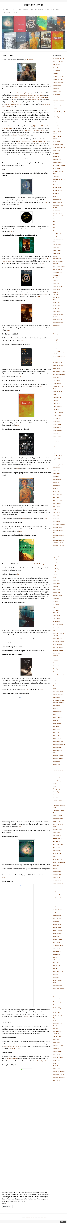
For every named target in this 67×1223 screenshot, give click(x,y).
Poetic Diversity (57, 853)
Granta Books (56, 403)
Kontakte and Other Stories (12, 104)
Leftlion (55, 630)
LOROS (54, 689)
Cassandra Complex (35, 99)
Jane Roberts (56, 485)
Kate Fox (55, 566)
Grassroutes (56, 409)
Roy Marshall (56, 895)
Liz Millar (55, 672)
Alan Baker (56, 73)
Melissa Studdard (57, 747)
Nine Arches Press (58, 795)
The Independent (11, 1058)
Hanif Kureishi (56, 418)
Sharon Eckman (57, 927)
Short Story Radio (57, 939)
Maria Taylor (56, 714)
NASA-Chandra (57, 767)
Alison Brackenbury (58, 82)
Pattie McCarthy (57, 829)
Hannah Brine (56, 421)
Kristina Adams (57, 615)
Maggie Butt (56, 708)
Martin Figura (56, 720)
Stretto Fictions (18, 135)
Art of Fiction (56, 141)
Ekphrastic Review (58, 322)
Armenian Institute (58, 129)
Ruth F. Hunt (56, 907)
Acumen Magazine (58, 61)
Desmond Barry (57, 311)
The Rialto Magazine (58, 1002)
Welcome (5, 9)
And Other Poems (58, 109)
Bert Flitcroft (56, 156)
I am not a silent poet (58, 450)
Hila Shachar (56, 439)
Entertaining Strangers (36, 9)
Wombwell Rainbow (58, 1057)
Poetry (47, 9)
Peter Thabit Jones (58, 844)
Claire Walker (56, 228)
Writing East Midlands (59, 1071)
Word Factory (56, 1060)
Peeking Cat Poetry (58, 838)
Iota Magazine (56, 467)
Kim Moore (56, 598)
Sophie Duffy (56, 948)
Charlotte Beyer (57, 199)
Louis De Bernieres (58, 694)
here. (43, 689)
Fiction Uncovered (58, 365)
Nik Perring (56, 792)
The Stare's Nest (57, 1005)
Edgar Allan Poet (57, 319)
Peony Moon (56, 841)
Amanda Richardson (58, 100)
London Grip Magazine (59, 675)
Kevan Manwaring (57, 595)
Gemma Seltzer (57, 383)
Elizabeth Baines (57, 328)
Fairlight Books (57, 360)
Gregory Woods (57, 415)
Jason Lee (55, 488)
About (12, 9)
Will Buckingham (57, 1051)
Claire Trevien (56, 225)
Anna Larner (56, 120)
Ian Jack (55, 453)
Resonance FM (57, 880)
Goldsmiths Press (57, 391)
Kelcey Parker (56, 583)
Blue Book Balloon (58, 162)
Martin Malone (57, 723)
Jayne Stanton (56, 491)
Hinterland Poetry (58, 442)
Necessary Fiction (14, 1048)
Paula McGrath (57, 835)
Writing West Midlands (59, 1077)
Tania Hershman (57, 985)
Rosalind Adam (57, 892)
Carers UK (55, 184)
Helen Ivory (56, 433)
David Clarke (56, 283)
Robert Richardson (58, 883)
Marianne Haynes (57, 717)
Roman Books (56, 886)
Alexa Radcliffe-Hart (58, 76)
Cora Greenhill (57, 244)
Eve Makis (55, 349)
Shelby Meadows (57, 930)
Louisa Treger (56, 697)
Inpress (55, 462)
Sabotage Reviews (57, 910)
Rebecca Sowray (57, 871)
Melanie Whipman (58, 741)
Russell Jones (56, 904)
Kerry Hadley (56, 589)
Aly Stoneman (56, 94)
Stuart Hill (55, 968)
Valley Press (56, 1039)
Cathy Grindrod (57, 196)
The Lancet (56, 994)
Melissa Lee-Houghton (59, 744)
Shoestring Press (57, 933)
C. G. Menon (56, 176)
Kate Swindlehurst (58, 572)
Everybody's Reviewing (59, 357)
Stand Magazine (57, 951)
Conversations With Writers (11, 1046)
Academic (15, 12)
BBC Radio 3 (56, 153)
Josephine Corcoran (58, 548)
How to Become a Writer (17, 1044)
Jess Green (56, 497)
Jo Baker (55, 509)
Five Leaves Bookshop (59, 371)
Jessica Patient (57, 506)
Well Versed (56, 1048)
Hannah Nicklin (57, 424)
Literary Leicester (58, 663)
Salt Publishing (39, 564)
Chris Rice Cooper (58, 213)
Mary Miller (56, 726)
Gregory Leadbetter (58, 412)
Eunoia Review (56, 346)
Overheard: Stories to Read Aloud (35, 130)
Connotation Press (58, 234)
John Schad (56, 518)
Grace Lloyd (56, 394)
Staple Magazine (57, 954)
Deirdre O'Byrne (57, 302)
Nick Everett (56, 784)
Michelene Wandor (58, 758)
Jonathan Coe (56, 521)
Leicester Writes (57, 638)
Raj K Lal (55, 868)
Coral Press (56, 247)
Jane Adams (56, 476)
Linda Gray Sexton (58, 650)
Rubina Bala (56, 901)
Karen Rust (56, 560)
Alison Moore (56, 88)
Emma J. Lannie (57, 340)
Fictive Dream (56, 368)
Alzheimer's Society (58, 97)
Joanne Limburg (57, 512)
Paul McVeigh (56, 832)
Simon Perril (56, 942)
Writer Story (56, 1068)
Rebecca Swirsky (57, 874)
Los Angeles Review (58, 691)
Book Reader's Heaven (59, 165)
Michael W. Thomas (58, 755)
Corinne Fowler (57, 253)
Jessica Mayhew (57, 503)
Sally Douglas (56, 913)
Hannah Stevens (57, 427)
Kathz (54, 577)
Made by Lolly (56, 705)
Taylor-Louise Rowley (58, 988)
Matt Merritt (56, 732)
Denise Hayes (56, 305)
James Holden (56, 473)
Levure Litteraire (57, 644)
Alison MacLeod (57, 85)
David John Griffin (57, 286)
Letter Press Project (58, 641)
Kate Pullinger (56, 569)
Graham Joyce (56, 400)
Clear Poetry (56, 231)
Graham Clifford (57, 397)
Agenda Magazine (57, 70)
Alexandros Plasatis (58, 79)
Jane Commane (57, 479)
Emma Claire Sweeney (59, 337)
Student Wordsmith (58, 971)
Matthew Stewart (57, 738)
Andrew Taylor (57, 117)
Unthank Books (57, 1036)
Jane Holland (56, 482)
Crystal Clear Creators (59, 266)
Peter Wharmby (57, 847)
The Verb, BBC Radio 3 (58, 1013)
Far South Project (57, 362)
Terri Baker (56, 991)
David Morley (56, 289)
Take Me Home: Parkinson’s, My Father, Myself (30, 95)
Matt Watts (56, 735)
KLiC (54, 607)
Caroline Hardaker (58, 190)
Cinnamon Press (57, 219)
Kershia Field (56, 592)
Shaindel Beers (57, 924)
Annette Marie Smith (58, 126)
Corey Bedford (57, 250)
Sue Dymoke (56, 977)
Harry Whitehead (57, 430)
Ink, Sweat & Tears (57, 459)
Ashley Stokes (56, 150)
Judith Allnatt (56, 551)
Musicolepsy (11, 102)
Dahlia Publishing (57, 272)
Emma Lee (55, 343)
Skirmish (43, 1217)
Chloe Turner (56, 210)
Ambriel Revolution (58, 103)
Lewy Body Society (58, 647)
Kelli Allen (55, 586)
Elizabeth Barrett (57, 331)
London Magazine (57, 678)
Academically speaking (39, 141)
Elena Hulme (56, 325)
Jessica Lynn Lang (57, 500)
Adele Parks (56, 67)
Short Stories (55, 9)
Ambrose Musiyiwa (58, 106)
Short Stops (56, 936)
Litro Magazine (57, 669)
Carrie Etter (56, 193)
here (42, 159)
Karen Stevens (56, 563)
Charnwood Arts (57, 202)
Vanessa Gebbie (57, 1042)
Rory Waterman (57, 889)
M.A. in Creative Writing (24, 141)
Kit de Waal (56, 604)
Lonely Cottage (57, 681)
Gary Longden (56, 380)
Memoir (25, 9)
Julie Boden (56, 554)
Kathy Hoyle (56, 575)
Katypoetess (56, 580)
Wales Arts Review (58, 1045)
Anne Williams (56, 123)
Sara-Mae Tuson (57, 918)
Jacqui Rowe (56, 470)
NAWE (54, 775)
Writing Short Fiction (58, 1074)
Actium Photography (58, 58)
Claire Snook (56, 222)
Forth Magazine (57, 377)
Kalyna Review (56, 557)
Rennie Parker (56, 877)
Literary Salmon (57, 666)
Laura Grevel (56, 621)
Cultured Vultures (57, 269)
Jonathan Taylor (33, 4)
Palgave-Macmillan (58, 818)
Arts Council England (58, 144)
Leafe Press (56, 627)
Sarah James (56, 921)
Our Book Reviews (58, 815)
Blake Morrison (57, 159)
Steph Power (56, 962)
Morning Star (56, 764)
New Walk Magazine (58, 781)
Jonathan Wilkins (57, 527)
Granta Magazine (57, 406)
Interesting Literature (59, 465)
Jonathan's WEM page (58, 545)
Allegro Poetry (57, 91)
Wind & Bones (56, 1054)
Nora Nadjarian (57, 798)
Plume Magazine (57, 850)
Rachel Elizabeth (57, 859)
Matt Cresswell (57, 729)
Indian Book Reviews (58, 456)
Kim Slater (55, 601)
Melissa (19, 9)
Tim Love (55, 1028)
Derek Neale (56, 308)
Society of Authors (58, 945)
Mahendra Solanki (57, 711)
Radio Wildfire (56, 865)
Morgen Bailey (56, 761)
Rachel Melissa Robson (59, 862)
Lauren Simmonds (58, 624)
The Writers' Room (58, 1021)
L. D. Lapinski (56, 618)
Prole (54, 856)
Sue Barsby (56, 974)
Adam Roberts (56, 64)
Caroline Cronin (57, 187)
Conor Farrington (57, 237)
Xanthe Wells (56, 1080)
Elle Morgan (56, 334)
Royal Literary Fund (58, 898)
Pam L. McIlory (57, 821)
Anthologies (6, 12)
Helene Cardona (57, 436)
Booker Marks (56, 168)
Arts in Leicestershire (59, 147)
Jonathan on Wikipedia (59, 524)
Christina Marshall (58, 216)
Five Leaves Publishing (59, 374)
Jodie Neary (56, 515)
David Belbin (56, 280)
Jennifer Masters (57, 494)
